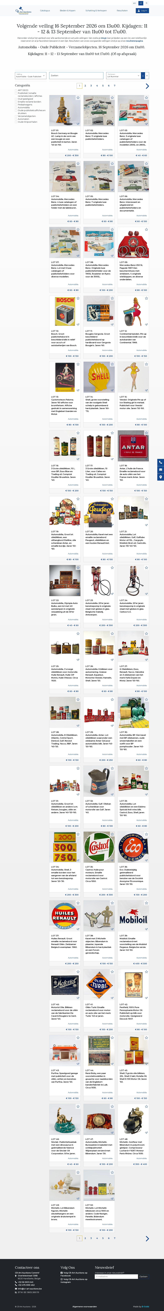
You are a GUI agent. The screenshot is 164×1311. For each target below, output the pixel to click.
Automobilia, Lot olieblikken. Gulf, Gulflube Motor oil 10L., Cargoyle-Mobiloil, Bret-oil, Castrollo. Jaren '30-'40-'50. (133, 538)
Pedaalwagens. (25, 105)
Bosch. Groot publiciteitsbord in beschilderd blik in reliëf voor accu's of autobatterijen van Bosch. (64, 338)
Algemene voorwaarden (85, 1306)
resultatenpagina (134, 41)
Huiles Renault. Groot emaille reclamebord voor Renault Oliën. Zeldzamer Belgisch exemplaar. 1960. (64, 941)
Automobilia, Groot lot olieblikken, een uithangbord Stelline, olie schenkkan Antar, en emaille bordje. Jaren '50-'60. (63, 540)
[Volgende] (147, 86)
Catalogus (45, 10)
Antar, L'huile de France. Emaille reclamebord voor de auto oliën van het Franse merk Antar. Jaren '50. (132, 473)
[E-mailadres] (160, 470)
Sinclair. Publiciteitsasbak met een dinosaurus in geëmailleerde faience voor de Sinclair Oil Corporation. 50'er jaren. (63, 1146)
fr (146, 3)
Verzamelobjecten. (27, 116)
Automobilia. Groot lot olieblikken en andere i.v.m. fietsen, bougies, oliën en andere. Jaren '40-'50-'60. (64, 807)
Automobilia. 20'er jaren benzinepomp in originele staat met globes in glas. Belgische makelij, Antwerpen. (98, 607)
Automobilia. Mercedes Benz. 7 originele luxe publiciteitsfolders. (97, 200)
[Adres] (160, 477)
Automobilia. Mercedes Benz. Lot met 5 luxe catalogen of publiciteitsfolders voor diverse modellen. (63, 269)
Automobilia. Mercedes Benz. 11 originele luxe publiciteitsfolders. (97, 134)
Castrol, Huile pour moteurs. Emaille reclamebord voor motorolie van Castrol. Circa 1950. (96, 874)
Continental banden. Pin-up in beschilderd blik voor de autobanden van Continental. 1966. (133, 337)
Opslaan (143, 1276)
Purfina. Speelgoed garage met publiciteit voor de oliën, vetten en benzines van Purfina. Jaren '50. (64, 1076)
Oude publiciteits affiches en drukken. (32, 111)
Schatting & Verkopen (96, 10)
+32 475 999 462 (26, 1285)
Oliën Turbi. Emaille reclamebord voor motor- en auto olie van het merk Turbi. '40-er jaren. (98, 1010)
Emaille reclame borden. (29, 102)
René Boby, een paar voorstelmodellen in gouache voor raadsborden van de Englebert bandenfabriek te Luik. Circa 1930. (99, 1079)
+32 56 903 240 (25, 1282)
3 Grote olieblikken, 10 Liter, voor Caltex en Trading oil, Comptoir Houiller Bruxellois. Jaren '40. (97, 473)
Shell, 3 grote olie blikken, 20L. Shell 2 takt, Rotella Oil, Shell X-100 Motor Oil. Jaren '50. (133, 1076)
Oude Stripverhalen (27, 122)
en (134, 3)
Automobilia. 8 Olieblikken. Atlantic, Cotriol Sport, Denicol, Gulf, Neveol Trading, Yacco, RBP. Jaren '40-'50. (64, 739)
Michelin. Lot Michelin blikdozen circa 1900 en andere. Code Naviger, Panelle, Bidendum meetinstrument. (97, 1212)
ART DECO (23, 90)
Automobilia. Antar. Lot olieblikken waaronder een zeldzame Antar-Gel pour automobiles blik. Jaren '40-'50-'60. (99, 739)
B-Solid (145, 1306)
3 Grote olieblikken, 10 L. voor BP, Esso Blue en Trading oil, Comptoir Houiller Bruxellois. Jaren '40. (63, 473)
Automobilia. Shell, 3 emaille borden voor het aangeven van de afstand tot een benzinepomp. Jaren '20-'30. (63, 874)
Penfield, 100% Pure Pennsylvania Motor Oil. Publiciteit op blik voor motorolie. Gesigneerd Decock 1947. (131, 1011)
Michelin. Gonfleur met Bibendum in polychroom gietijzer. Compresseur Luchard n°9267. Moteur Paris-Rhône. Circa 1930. (132, 1146)
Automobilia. (24, 107)
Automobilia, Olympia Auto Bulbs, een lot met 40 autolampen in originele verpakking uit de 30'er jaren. (64, 607)
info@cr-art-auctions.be (30, 1289)
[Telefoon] (160, 462)
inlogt (103, 38)
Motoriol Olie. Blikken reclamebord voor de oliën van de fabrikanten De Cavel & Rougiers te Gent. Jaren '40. (64, 1011)
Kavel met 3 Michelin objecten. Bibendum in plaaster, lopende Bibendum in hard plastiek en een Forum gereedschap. (98, 944)
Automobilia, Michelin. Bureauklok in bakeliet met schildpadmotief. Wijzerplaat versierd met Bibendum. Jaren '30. (98, 1146)
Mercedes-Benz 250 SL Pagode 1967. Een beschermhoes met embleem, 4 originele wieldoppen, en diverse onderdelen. (131, 271)
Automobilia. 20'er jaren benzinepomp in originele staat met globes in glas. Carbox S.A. (132, 606)
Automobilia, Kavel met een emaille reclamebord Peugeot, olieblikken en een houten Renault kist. (99, 537)
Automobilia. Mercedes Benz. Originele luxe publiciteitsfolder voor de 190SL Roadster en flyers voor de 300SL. (98, 269)
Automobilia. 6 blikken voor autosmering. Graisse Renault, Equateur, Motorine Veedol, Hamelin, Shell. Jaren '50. (98, 673)
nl (141, 3)
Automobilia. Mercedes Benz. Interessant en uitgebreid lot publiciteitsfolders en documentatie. (131, 203)
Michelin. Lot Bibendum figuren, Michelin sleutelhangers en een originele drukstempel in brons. (63, 1212)
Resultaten (122, 10)
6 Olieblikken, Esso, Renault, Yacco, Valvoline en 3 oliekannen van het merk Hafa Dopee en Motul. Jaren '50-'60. (132, 673)
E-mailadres (100, 1280)
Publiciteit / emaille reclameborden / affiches (30, 94)
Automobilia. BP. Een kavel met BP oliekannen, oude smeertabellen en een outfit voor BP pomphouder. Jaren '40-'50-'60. (133, 741)
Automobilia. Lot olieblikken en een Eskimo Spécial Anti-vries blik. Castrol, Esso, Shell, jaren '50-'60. (133, 808)
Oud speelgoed (25, 99)
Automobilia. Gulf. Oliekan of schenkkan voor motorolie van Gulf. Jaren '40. (98, 807)
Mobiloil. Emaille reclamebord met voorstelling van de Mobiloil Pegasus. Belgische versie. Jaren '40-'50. (133, 943)
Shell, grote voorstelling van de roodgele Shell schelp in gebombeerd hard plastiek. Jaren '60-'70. (97, 404)
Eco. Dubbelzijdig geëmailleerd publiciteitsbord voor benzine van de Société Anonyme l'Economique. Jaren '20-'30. (132, 875)
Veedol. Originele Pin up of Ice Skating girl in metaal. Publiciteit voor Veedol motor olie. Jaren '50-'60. (133, 403)
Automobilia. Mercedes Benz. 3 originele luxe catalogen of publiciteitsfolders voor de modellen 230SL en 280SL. (133, 137)
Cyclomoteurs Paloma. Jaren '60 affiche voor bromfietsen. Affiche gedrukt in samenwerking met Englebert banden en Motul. (64, 405)
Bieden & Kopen (67, 10)
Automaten (23, 119)
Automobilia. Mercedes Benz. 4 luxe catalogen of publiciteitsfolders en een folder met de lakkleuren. (64, 202)
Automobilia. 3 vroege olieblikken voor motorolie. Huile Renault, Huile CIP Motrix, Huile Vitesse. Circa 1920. (64, 673)
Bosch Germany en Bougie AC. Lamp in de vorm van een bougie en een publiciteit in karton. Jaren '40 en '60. (64, 137)
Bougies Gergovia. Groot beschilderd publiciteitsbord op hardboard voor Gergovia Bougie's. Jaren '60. (98, 338)
